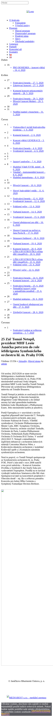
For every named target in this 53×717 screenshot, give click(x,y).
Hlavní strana (34, 361)
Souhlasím (36, 712)
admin (4, 364)
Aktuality (22, 361)
